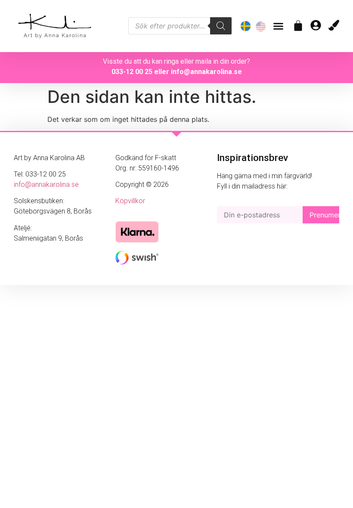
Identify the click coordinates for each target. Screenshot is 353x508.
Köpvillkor (130, 201)
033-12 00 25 (131, 72)
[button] (278, 26)
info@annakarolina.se (206, 72)
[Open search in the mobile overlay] (180, 25)
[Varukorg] (298, 26)
